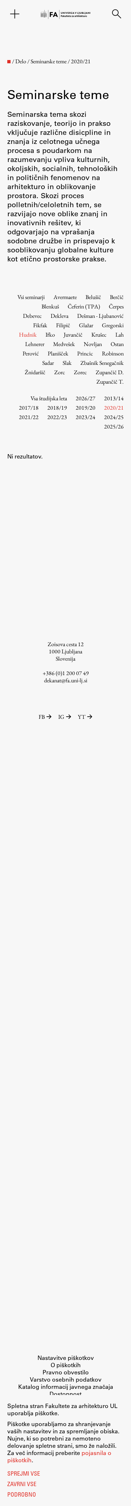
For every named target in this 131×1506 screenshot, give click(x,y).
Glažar (86, 325)
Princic (85, 353)
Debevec (32, 316)
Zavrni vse (21, 1485)
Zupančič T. (110, 381)
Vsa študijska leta (49, 398)
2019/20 (85, 407)
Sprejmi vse (23, 1474)
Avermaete (65, 297)
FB (42, 717)
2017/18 (29, 407)
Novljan (93, 344)
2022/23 (57, 417)
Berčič (117, 297)
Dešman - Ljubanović (100, 316)
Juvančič (73, 334)
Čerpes (116, 306)
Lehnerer (34, 344)
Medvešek (64, 344)
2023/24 (85, 417)
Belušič (93, 297)
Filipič (63, 325)
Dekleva (59, 316)
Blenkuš (50, 306)
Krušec (99, 334)
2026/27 (85, 398)
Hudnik (28, 334)
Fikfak (40, 325)
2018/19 (57, 407)
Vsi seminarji (31, 297)
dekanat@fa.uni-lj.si (65, 680)
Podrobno (21, 1495)
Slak (67, 363)
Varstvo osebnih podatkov (66, 1379)
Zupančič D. (110, 372)
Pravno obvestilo (66, 1372)
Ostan (117, 344)
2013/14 (114, 398)
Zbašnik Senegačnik (102, 363)
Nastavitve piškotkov (65, 1357)
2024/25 (114, 417)
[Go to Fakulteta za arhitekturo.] (9, 61)
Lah (119, 334)
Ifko (50, 334)
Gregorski (113, 325)
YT (82, 717)
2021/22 (29, 417)
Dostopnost (65, 1394)
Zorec (80, 372)
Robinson (113, 353)
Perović (31, 353)
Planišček (58, 353)
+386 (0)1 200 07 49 (66, 673)
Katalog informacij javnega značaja (65, 1386)
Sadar (48, 363)
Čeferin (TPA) (84, 306)
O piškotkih (66, 1365)
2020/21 (114, 407)
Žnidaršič (35, 372)
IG (61, 717)
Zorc (59, 372)
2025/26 (114, 426)
